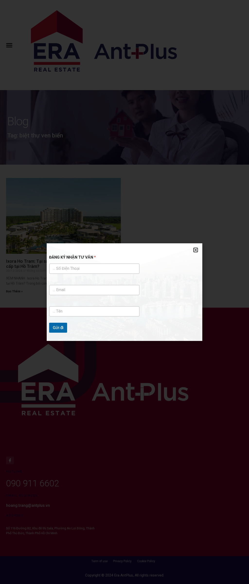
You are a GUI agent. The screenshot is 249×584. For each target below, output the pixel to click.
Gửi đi (58, 328)
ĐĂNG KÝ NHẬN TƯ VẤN (72, 257)
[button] (195, 250)
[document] (124, 292)
